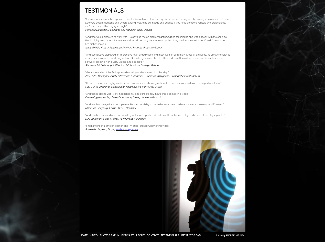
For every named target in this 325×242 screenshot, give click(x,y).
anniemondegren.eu (127, 129)
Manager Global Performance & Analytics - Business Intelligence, (134, 76)
